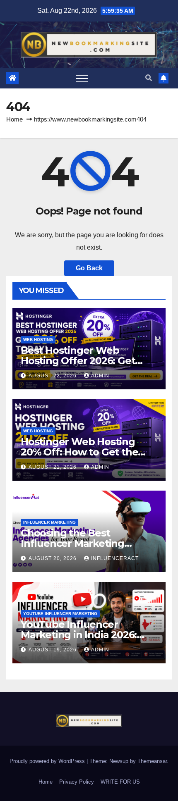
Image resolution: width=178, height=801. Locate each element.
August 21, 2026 (53, 467)
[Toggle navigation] (82, 78)
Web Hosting (38, 339)
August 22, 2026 (53, 376)
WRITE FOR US (120, 782)
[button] (148, 77)
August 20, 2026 (53, 558)
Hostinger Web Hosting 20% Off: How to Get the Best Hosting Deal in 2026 (83, 452)
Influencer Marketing (49, 522)
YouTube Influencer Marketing (60, 613)
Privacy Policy (76, 782)
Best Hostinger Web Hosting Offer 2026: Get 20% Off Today (78, 360)
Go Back (89, 268)
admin (100, 376)
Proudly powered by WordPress (48, 761)
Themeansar (152, 761)
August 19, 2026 (53, 650)
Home (14, 119)
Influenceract (115, 558)
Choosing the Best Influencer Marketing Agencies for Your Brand (80, 543)
